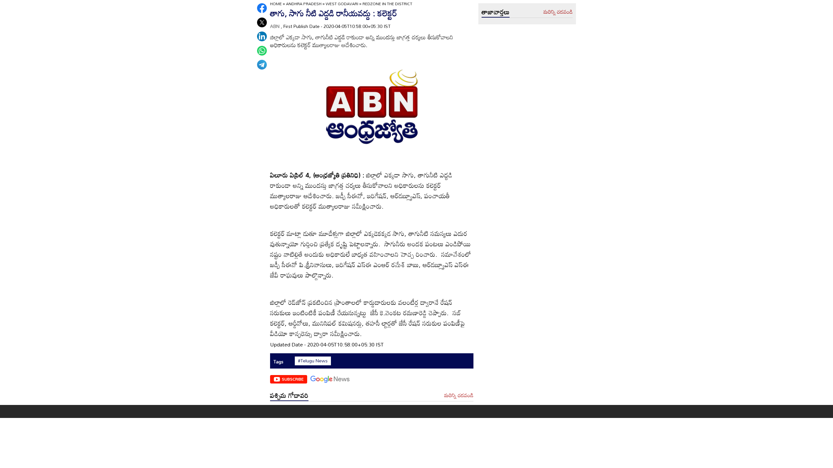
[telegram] (262, 65)
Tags (278, 361)
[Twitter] (262, 22)
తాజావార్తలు (496, 11)
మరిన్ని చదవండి (458, 395)
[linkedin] (262, 36)
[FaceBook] (262, 8)
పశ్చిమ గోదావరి (289, 395)
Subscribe (293, 379)
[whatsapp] (262, 51)
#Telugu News (313, 360)
